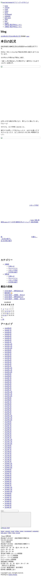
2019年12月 (8, 487)
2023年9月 (8, 398)
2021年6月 (8, 451)
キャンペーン (13, 268)
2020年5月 (8, 477)
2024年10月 (8, 372)
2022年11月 (8, 418)
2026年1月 (8, 342)
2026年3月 (8, 338)
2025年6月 (8, 356)
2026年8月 (8, 328)
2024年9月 (8, 374)
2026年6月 (8, 332)
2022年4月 (8, 432)
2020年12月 (8, 463)
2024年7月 (8, 378)
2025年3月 (8, 362)
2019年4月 (8, 503)
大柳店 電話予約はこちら (13, 26)
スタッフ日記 (34, 205)
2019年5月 (8, 501)
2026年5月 (8, 334)
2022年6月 (8, 428)
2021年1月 (8, 461)
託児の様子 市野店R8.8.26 (14, 291)
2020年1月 (8, 485)
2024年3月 (8, 386)
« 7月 (2, 319)
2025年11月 (8, 346)
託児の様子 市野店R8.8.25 (14, 297)
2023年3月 (8, 410)
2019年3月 (8, 505)
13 (7, 311)
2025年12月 (8, 344)
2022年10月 (8, 420)
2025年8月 (8, 352)
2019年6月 (8, 499)
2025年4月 (8, 360)
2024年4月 (8, 384)
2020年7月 (8, 473)
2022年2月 (8, 436)
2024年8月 (8, 376)
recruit (6, 23)
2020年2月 (8, 483)
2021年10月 (8, 444)
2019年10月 (8, 491)
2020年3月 (8, 481)
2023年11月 (8, 394)
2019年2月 (8, 507)
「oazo (31, 220)
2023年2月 (8, 412)
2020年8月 (8, 471)
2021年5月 (8, 453)
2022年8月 (8, 424)
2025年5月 (8, 358)
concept (7, 7)
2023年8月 (8, 400)
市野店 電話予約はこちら (13, 25)
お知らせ (11, 266)
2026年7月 (8, 330)
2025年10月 (8, 348)
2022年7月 (8, 426)
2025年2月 (8, 364)
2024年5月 (8, 382)
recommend (8, 14)
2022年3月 (8, 434)
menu (6, 12)
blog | (14, 533)
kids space (8, 18)
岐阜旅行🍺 (9, 293)
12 (5, 311)
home (6, 6)
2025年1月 (8, 366)
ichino (6, 11)
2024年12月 (8, 368)
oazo (27, 36)
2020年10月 (8, 467)
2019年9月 (8, 493)
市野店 (7, 274)
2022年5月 (8, 430)
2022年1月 (8, 438)
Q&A (6, 19)
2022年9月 (8, 422)
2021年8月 (8, 448)
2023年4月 (8, 408)
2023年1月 (8, 414)
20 (7, 313)
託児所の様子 (13, 272)
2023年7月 (8, 402)
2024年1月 (8, 390)
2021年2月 (8, 459)
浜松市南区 (34, 222)
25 (3, 315)
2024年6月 (8, 380)
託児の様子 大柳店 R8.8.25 (15, 295)
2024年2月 (8, 388)
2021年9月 (8, 446)
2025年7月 (8, 354)
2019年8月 (8, 495)
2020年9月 (8, 469)
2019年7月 (8, 497)
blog (6, 21)
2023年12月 (8, 392)
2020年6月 (8, 475)
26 (5, 315)
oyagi (6, 9)
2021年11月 (8, 442)
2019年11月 (8, 489)
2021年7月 (8, 450)
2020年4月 (8, 479)
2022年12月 (8, 416)
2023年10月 (8, 396)
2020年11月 (8, 465)
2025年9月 (8, 350)
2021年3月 (8, 457)
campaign (7, 16)
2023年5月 (8, 406)
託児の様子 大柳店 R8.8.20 (15, 299)
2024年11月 (8, 370)
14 (9, 311)
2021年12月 (8, 440)
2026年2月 (8, 340)
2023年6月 (8, 404)
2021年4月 (8, 455)
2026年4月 (8, 336)
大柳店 (7, 264)
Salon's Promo (12, 574)
